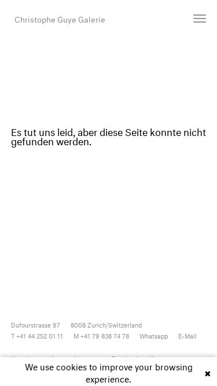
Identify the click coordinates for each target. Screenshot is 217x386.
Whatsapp (153, 335)
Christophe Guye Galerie (59, 18)
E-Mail (187, 335)
